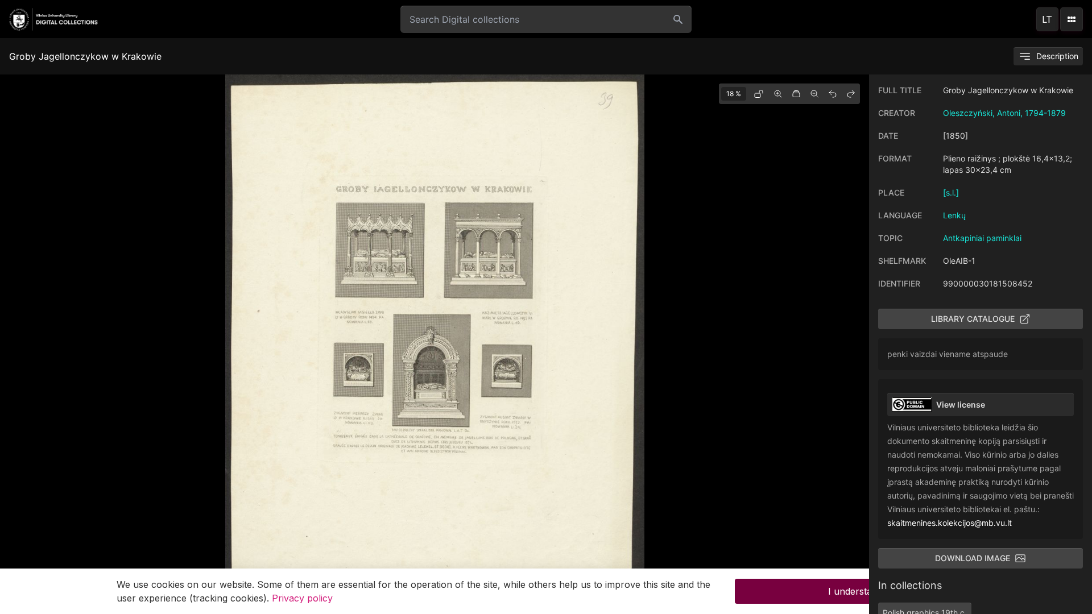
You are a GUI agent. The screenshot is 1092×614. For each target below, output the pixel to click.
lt (1047, 19)
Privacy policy (302, 598)
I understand (855, 591)
